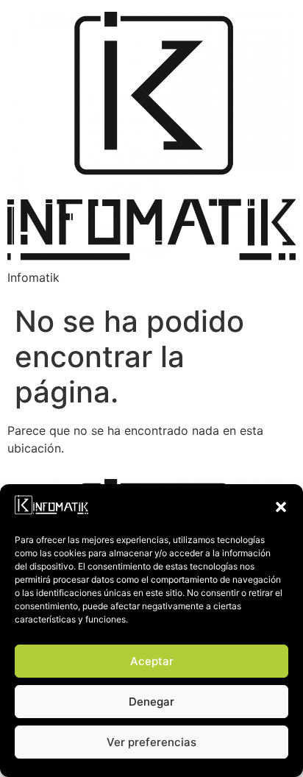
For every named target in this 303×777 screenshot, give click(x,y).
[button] (281, 507)
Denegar (151, 702)
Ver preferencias (151, 742)
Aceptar (152, 661)
